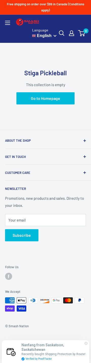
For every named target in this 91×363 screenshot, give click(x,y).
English (44, 35)
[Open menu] (7, 23)
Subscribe (22, 235)
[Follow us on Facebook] (8, 276)
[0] (82, 33)
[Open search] (61, 33)
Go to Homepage (45, 98)
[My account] (71, 33)
